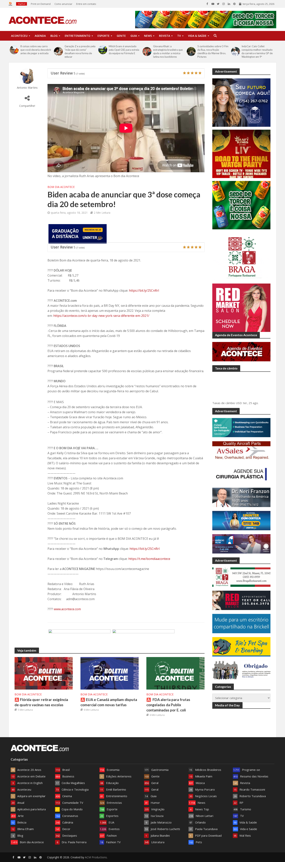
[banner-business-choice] (79, 639)
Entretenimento (77, 36)
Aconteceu (19, 36)
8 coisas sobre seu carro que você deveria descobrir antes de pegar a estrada (35, 50)
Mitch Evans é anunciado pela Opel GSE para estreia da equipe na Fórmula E (124, 50)
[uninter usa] (77, 233)
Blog (54, 36)
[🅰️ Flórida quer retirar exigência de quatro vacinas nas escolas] (44, 673)
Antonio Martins (27, 87)
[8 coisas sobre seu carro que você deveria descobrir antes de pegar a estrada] (14, 49)
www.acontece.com (67, 609)
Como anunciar (63, 4)
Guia (133, 36)
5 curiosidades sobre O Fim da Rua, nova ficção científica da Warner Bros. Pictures (212, 51)
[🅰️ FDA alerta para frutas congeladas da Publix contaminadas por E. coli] (175, 673)
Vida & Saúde (197, 36)
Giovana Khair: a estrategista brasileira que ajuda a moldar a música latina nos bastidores (168, 51)
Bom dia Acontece (61, 187)
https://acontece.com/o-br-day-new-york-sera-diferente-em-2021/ (101, 316)
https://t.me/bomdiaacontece (149, 559)
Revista (164, 36)
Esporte (104, 36)
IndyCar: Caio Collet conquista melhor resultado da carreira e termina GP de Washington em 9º (257, 51)
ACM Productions (96, 857)
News (148, 36)
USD (239, 403)
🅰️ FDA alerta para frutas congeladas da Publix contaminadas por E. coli (168, 704)
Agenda (40, 36)
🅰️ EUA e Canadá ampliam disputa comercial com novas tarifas (108, 702)
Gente (121, 36)
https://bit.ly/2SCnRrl (144, 290)
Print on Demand (41, 4)
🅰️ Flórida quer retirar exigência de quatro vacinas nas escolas (41, 702)
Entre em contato (86, 4)
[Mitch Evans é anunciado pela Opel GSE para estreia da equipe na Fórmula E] (102, 49)
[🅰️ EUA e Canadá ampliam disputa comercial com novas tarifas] (109, 673)
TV (179, 36)
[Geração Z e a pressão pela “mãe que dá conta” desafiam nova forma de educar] (58, 51)
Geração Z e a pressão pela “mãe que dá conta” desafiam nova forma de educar (80, 51)
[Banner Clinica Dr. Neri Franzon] (143, 639)
